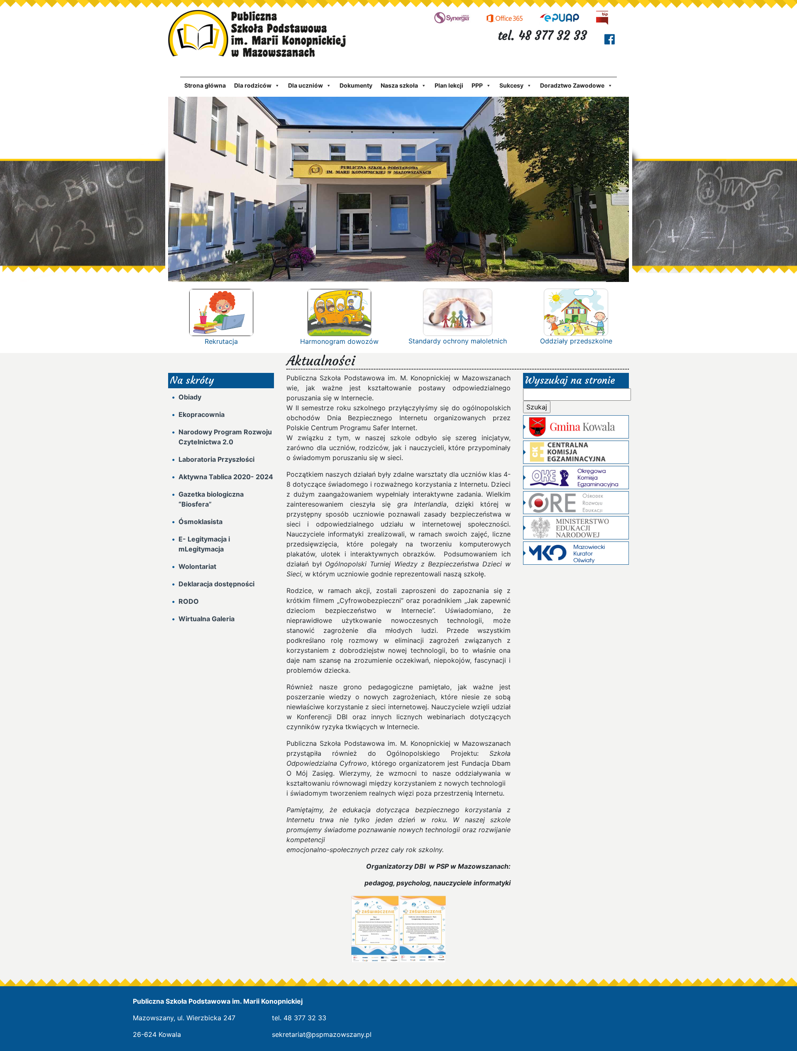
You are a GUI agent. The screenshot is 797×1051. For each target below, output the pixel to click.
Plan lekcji (449, 85)
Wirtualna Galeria (206, 619)
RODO (188, 601)
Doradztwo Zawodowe (572, 85)
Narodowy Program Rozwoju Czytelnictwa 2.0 (225, 437)
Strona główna (205, 85)
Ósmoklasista (200, 521)
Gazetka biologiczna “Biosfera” (211, 499)
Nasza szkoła (399, 85)
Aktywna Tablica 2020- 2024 (225, 477)
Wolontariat (197, 566)
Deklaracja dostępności (216, 584)
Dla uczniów (305, 85)
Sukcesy (511, 85)
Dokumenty (356, 85)
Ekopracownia (201, 414)
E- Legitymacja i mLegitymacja (204, 544)
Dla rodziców (252, 85)
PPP (477, 85)
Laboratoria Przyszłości (216, 459)
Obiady (189, 397)
